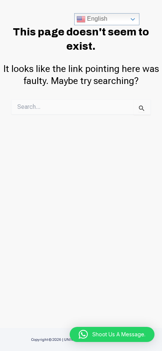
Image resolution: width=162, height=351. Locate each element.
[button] (112, 334)
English (96, 18)
